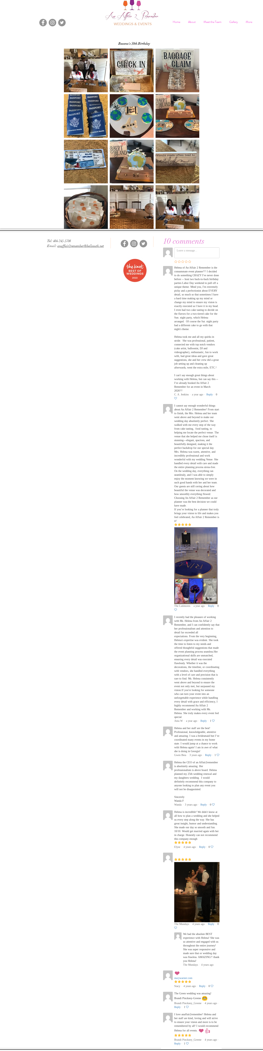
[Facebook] (43, 22)
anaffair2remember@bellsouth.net (80, 246)
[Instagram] (52, 22)
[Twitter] (62, 22)
